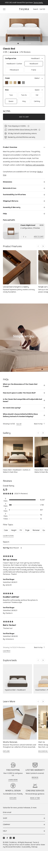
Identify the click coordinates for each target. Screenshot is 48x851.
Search (35, 9)
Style (27, 530)
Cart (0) (42, 9)
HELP (5, 831)
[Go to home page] (24, 9)
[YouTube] (14, 838)
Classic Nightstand (27, 225)
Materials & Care (9, 188)
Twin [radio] (11, 95)
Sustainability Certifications (14, 194)
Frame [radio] (33, 70)
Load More (6, 651)
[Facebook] (7, 838)
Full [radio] (37, 95)
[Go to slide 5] (25, 43)
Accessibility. (26, 847)
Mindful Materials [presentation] (10, 742)
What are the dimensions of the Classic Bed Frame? (20, 385)
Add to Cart (24, 117)
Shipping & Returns (10, 201)
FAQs (5, 213)
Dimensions (7, 182)
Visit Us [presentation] (41, 742)
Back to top (38, 424)
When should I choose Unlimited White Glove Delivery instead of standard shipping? (20, 415)
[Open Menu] (4, 9)
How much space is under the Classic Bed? (19, 393)
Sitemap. (34, 847)
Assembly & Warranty (11, 207)
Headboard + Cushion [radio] (14, 63)
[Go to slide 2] (20, 43)
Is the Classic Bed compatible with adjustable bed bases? (22, 400)
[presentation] (11, 231)
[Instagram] (4, 838)
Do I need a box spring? (12, 407)
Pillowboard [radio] (14, 70)
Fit (21, 530)
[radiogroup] (24, 67)
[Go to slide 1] (18, 43)
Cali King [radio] (37, 101)
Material (36, 530)
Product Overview (10, 147)
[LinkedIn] (10, 838)
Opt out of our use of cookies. (19, 844)
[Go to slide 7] (29, 43)
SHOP (5, 818)
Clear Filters (8, 536)
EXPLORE (6, 751)
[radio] (6, 82)
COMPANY (6, 824)
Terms (35, 842)
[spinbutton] (23, 236)
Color (6, 530)
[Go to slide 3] (22, 43)
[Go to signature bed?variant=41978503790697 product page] (17, 679)
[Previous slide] (38, 246)
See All (18, 424)
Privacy (5, 844)
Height (13, 530)
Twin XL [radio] (24, 95)
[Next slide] (43, 246)
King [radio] (23, 101)
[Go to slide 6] (27, 43)
